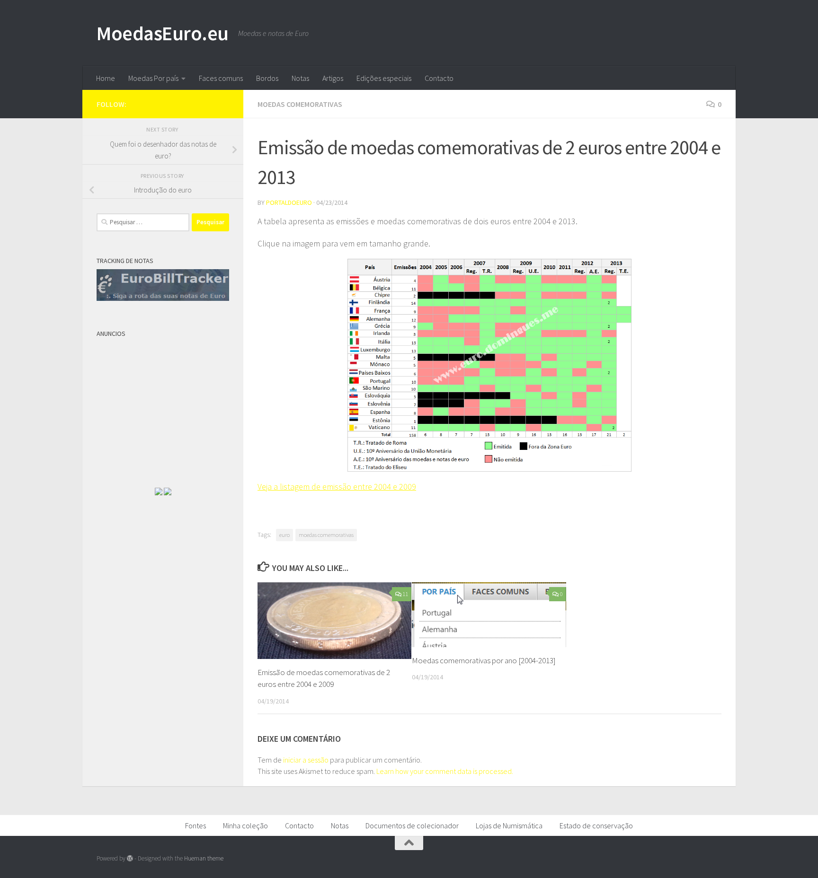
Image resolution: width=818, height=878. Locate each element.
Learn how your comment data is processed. (444, 771)
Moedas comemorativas (300, 104)
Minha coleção (245, 825)
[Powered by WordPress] (130, 858)
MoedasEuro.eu (163, 33)
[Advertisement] (168, 401)
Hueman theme (203, 858)
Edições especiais (383, 78)
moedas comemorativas (326, 534)
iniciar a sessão (306, 759)
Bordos (267, 78)
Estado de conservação (596, 825)
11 (405, 593)
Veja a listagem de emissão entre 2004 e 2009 (337, 486)
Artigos (332, 78)
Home (105, 78)
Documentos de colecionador (412, 825)
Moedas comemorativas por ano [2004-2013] (484, 660)
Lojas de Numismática (509, 825)
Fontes (195, 825)
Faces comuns (221, 78)
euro (284, 534)
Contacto (439, 78)
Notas (300, 78)
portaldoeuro (289, 202)
